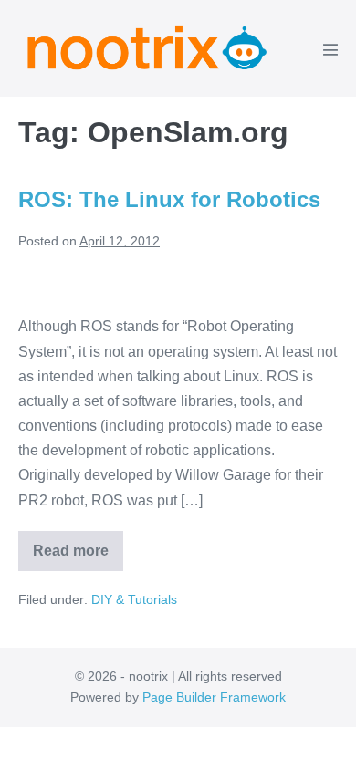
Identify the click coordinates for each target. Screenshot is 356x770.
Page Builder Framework (214, 697)
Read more (78, 557)
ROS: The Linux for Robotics (169, 199)
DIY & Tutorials (134, 599)
